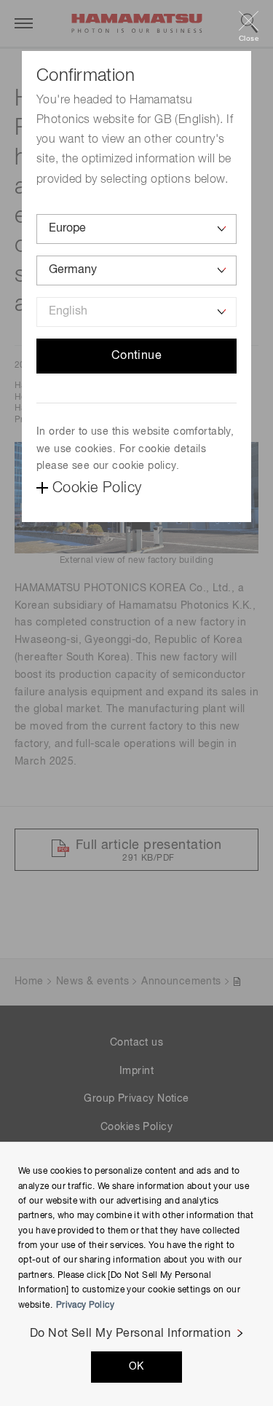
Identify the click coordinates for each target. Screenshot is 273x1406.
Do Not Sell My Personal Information (131, 1334)
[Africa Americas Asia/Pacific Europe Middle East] (136, 229)
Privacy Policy (85, 1305)
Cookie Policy (96, 488)
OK (136, 1367)
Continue (136, 356)
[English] (136, 312)
